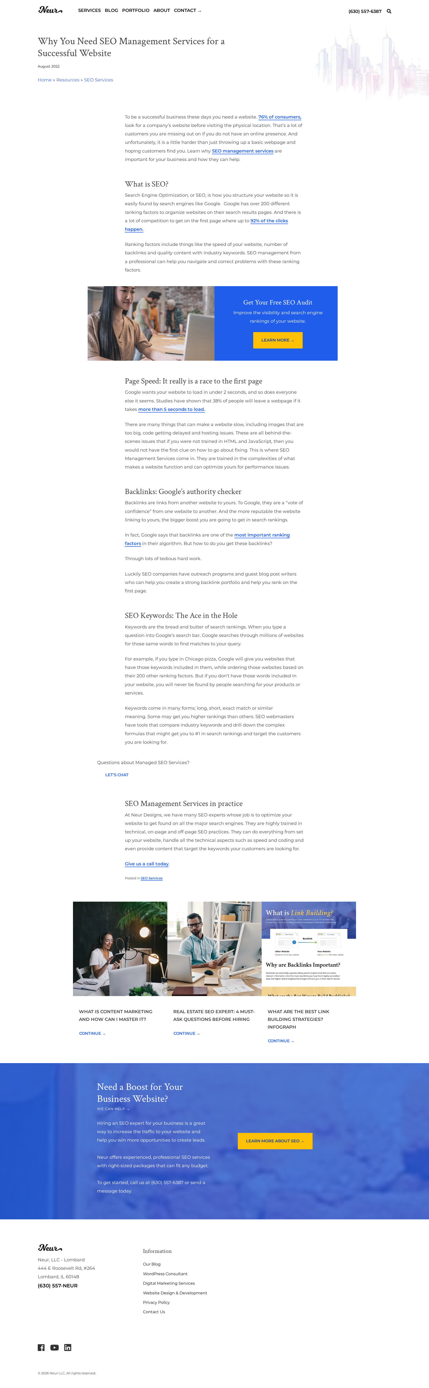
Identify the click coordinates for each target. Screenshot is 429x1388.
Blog (111, 10)
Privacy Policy (156, 1302)
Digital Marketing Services (169, 1283)
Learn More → (277, 340)
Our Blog (152, 1264)
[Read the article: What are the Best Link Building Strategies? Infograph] (309, 948)
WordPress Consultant (165, 1274)
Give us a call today (147, 864)
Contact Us (154, 1312)
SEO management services (242, 151)
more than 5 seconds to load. (171, 409)
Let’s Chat (117, 774)
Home (45, 80)
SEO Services (98, 80)
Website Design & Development (175, 1293)
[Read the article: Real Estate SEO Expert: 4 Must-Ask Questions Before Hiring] (214, 948)
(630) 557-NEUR (58, 1286)
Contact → (188, 10)
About (161, 10)
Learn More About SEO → (275, 1141)
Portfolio (135, 10)
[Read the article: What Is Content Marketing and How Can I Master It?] (120, 948)
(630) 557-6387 (365, 11)
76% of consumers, (279, 117)
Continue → (92, 1033)
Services (89, 10)
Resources (67, 80)
